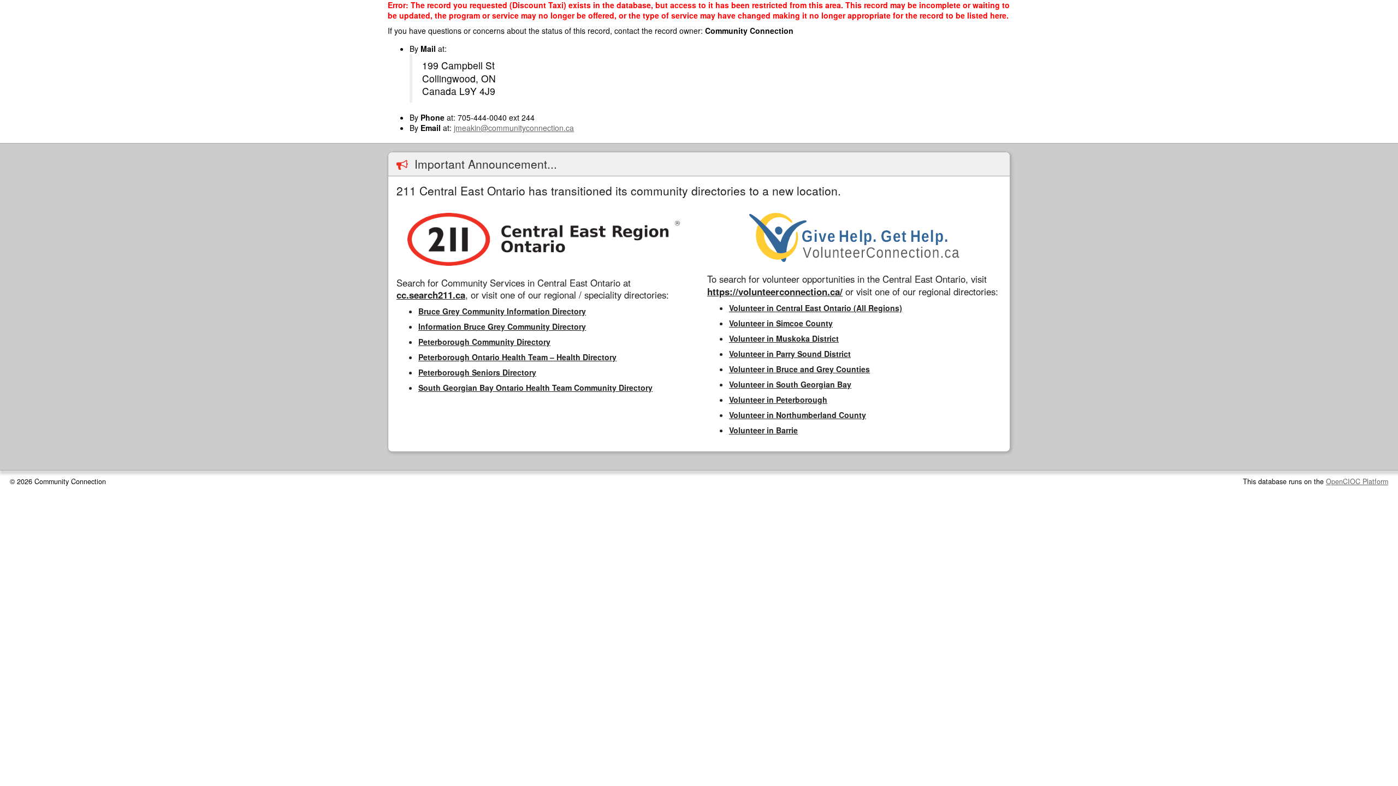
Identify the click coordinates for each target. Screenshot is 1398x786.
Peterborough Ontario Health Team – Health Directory (517, 357)
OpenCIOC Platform (1357, 481)
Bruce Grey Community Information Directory (502, 311)
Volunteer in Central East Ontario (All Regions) (815, 307)
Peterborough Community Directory (484, 341)
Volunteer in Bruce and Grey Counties (799, 369)
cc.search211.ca (430, 294)
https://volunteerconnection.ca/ (775, 291)
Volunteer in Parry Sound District (790, 353)
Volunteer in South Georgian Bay (790, 384)
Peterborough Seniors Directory (477, 372)
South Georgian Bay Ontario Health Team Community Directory (535, 387)
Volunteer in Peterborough (778, 399)
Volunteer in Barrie (763, 430)
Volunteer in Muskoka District (784, 338)
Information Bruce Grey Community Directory (502, 326)
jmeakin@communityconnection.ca (514, 127)
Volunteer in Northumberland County (797, 414)
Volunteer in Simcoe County (781, 323)
